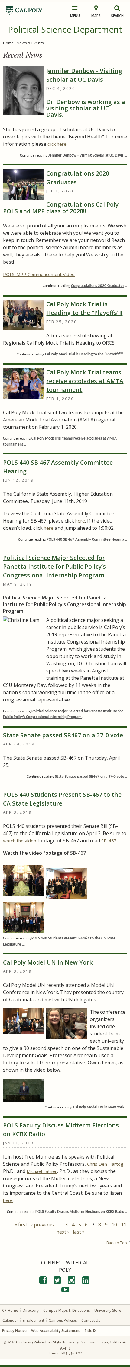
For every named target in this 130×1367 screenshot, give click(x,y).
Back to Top (116, 1242)
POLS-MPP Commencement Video (39, 274)
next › (62, 1232)
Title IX (90, 1330)
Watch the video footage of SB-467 (44, 853)
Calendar (10, 1320)
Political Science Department (65, 29)
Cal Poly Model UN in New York (48, 962)
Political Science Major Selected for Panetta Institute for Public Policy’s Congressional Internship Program (54, 566)
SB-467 (109, 841)
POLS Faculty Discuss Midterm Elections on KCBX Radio (61, 1129)
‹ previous (42, 1224)
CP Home (10, 1310)
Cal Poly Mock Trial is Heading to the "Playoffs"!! (84, 308)
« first (21, 1224)
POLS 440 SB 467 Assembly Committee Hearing (58, 466)
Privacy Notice (14, 1330)
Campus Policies (63, 1320)
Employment (33, 1320)
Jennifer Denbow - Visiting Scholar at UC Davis (84, 75)
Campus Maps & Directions (66, 1310)
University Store (107, 1310)
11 (123, 1224)
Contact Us (90, 1320)
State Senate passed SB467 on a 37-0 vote (63, 735)
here (80, 521)
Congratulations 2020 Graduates (77, 177)
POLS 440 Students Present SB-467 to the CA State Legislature (62, 798)
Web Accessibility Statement (55, 1330)
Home (8, 43)
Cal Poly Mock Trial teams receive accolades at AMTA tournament (84, 381)
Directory (31, 1310)
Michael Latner (42, 1171)
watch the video (19, 841)
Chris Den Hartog (105, 1164)
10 (114, 1224)
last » (79, 1232)
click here (57, 144)
